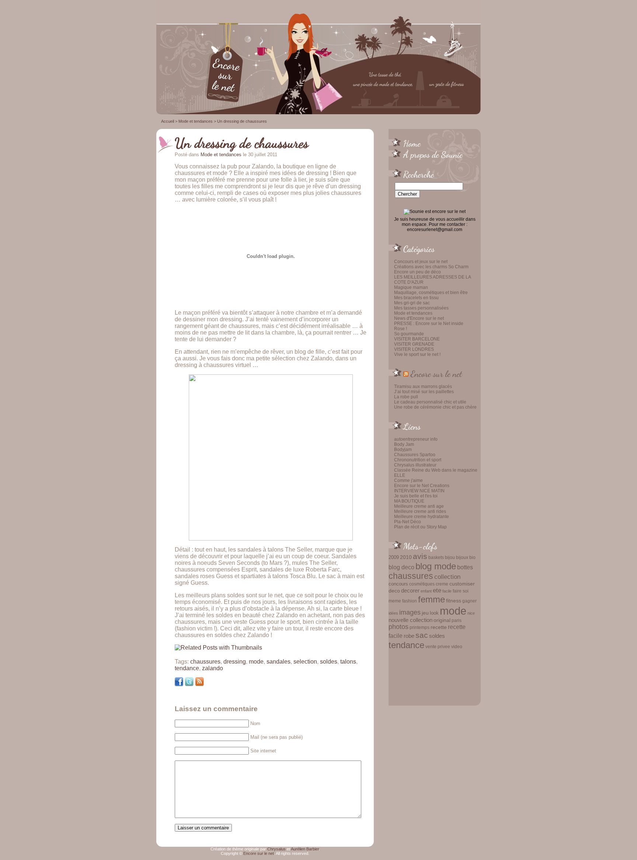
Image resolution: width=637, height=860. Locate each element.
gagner (469, 601)
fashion (409, 601)
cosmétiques (422, 583)
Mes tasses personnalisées (421, 308)
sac (421, 635)
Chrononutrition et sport (417, 459)
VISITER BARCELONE (417, 339)
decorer (410, 590)
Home (412, 143)
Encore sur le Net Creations (421, 485)
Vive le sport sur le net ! (417, 354)
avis (420, 556)
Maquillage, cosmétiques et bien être (431, 292)
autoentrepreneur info (416, 439)
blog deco (401, 567)
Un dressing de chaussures (242, 142)
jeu (425, 613)
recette (439, 627)
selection (305, 661)
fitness (453, 601)
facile (447, 591)
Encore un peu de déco (417, 272)
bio (472, 557)
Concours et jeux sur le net (421, 261)
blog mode (435, 566)
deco (394, 591)
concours (398, 584)
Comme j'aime (408, 480)
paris (457, 620)
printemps (419, 627)
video (456, 646)
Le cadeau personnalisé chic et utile (430, 402)
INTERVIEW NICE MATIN (419, 490)
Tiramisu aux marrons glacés (423, 386)
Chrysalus (276, 849)
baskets (436, 557)
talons (348, 661)
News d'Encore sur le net (419, 318)
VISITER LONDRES (414, 349)
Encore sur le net (436, 373)
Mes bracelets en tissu (416, 297)
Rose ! (400, 328)
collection (447, 576)
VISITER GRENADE (414, 344)
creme (442, 584)
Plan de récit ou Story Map (420, 526)
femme (431, 599)
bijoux (462, 557)
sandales (278, 661)
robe (409, 636)
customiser (462, 584)
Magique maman (411, 287)
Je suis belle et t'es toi (416, 496)
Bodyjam (403, 449)
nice (471, 613)
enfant (426, 591)
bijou (450, 557)
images (410, 612)
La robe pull (406, 396)
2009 (394, 557)
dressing (234, 661)
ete (437, 590)
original (442, 620)
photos (398, 626)
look (434, 613)
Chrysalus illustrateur (415, 465)
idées (393, 613)
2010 (406, 557)
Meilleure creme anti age (419, 506)
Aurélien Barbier (305, 849)
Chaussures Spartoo (414, 454)
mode (453, 611)
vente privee (437, 646)
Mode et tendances (413, 313)
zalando (212, 668)
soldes (437, 636)
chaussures (411, 576)
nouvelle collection (410, 620)
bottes (465, 567)
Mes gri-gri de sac (412, 302)
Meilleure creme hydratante (421, 516)
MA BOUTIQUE (409, 501)
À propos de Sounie (433, 154)
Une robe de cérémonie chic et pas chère (435, 407)
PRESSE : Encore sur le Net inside (428, 323)
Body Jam (404, 444)
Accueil (167, 121)
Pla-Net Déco (407, 521)
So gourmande (409, 333)
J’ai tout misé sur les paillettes (424, 391)
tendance (406, 645)
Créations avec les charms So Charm (431, 266)
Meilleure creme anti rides (420, 511)
